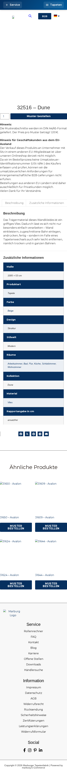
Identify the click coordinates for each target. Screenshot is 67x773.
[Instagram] (29, 750)
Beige (10, 310)
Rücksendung (33, 709)
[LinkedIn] (40, 750)
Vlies (10, 402)
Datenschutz (33, 693)
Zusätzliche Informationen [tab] (46, 203)
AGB (33, 698)
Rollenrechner (33, 631)
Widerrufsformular (33, 731)
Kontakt (33, 642)
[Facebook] (24, 750)
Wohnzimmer (14, 367)
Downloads (33, 664)
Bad (26, 363)
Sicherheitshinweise (33, 715)
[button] (20, 434)
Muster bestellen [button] (16, 527)
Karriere (33, 653)
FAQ (33, 636)
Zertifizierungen (33, 720)
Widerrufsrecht (33, 704)
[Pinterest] (35, 750)
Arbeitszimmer (15, 363)
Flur (31, 363)
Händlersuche (33, 670)
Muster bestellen (39, 116)
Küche (37, 363)
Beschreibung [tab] (14, 203)
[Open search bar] (30, 15)
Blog (33, 647)
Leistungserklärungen (33, 726)
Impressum (33, 687)
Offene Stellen (33, 658)
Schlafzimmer (49, 363)
